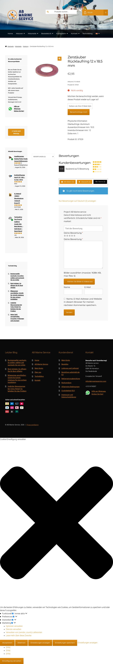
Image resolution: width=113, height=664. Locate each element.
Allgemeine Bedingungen (70, 387)
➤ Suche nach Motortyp (16, 132)
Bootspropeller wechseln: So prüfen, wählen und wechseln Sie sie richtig (17, 362)
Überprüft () (85, 182)
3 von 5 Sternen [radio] (70, 236)
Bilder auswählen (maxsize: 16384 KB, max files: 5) (82, 274)
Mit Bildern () (68, 182)
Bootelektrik (46, 33)
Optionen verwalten (14, 626)
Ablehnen (21, 643)
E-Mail (87, 287)
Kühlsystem (61, 33)
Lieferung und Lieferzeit (70, 368)
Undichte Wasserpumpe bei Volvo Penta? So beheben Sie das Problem (16, 307)
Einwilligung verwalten (11, 661)
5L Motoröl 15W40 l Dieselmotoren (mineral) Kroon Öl (18, 198)
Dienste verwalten (13, 629)
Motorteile (32, 33)
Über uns (38, 372)
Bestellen (64, 364)
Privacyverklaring (32, 425)
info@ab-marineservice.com (96, 381)
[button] (59, 59)
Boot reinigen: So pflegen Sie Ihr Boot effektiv (16, 285)
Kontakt (74, 33)
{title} (8, 647)
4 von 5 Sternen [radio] (72, 236)
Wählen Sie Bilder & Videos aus (79, 281)
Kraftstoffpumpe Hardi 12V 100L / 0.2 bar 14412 (19, 177)
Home (10, 33)
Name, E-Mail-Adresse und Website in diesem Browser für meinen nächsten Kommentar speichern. (83, 302)
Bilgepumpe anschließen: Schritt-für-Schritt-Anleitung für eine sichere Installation (17, 295)
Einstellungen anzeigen (40, 643)
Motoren (19, 33)
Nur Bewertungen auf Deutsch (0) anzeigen (77, 201)
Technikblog (87, 33)
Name (67, 287)
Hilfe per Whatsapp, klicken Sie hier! (19, 109)
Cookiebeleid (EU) (68, 391)
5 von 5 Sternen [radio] (74, 236)
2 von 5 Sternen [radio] (67, 236)
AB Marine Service (41, 364)
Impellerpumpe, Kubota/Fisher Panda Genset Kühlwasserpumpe (22, 159)
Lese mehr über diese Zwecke (18, 635)
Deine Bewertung (73, 233)
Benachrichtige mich (78, 112)
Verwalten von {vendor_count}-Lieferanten (24, 632)
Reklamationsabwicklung (70, 379)
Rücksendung (66, 383)
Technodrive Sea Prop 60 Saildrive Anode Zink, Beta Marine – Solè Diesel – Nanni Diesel (18, 224)
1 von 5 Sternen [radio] (65, 236)
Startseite (11, 46)
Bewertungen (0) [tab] (39, 156)
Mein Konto (39, 368)
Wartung (25, 46)
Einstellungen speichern (65, 643)
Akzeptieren (7, 643)
